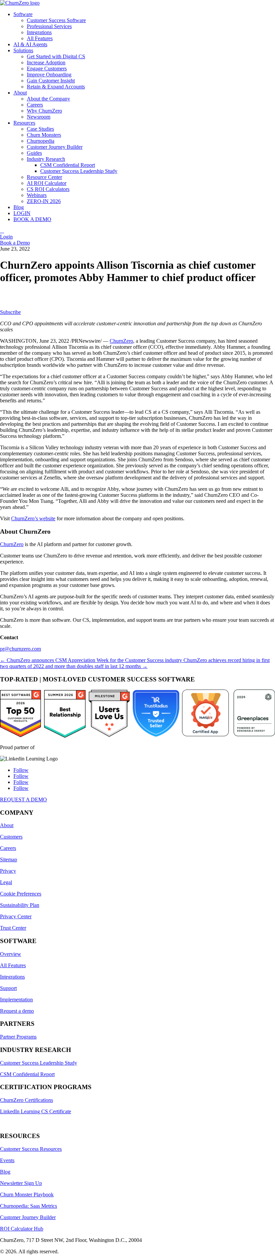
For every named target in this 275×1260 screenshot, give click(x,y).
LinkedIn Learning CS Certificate (35, 1111)
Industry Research (46, 159)
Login (6, 237)
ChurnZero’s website (33, 518)
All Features (40, 38)
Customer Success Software (56, 20)
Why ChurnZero (44, 111)
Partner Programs (18, 1037)
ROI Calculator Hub (21, 1229)
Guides (34, 153)
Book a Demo (15, 243)
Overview (10, 954)
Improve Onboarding (49, 74)
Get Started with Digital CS (56, 56)
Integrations (39, 32)
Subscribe (10, 312)
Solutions (23, 50)
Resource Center (44, 177)
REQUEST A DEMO (23, 799)
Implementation (16, 999)
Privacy (8, 871)
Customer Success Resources (31, 1149)
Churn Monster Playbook (27, 1194)
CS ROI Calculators (48, 189)
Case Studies (40, 129)
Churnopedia (40, 141)
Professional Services (49, 26)
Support (8, 988)
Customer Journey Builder (54, 147)
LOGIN (22, 213)
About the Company (48, 99)
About (20, 92)
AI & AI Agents (30, 44)
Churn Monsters (44, 135)
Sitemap (8, 859)
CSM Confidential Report (67, 165)
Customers (11, 837)
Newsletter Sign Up (21, 1183)
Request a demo (17, 1011)
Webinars (37, 195)
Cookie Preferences (20, 894)
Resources (24, 123)
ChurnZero (121, 341)
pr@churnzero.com (20, 649)
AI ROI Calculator (46, 183)
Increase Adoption (46, 62)
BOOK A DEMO (32, 219)
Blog (18, 207)
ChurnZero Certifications (26, 1100)
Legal (6, 882)
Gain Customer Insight (51, 80)
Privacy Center (16, 916)
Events (7, 1160)
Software (23, 14)
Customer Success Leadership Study (78, 171)
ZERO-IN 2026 (44, 201)
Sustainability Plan (19, 905)
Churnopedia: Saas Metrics (28, 1206)
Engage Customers (47, 68)
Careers (35, 105)
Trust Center (13, 928)
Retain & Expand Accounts (56, 86)
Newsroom (38, 117)
